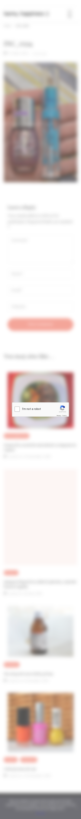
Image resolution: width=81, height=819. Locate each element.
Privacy (59, 415)
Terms (64, 415)
